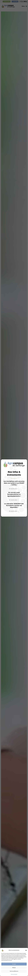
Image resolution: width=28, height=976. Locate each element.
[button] (26, 950)
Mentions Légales (14, 974)
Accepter (14, 964)
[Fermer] (25, 461)
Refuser (14, 967)
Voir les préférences (14, 971)
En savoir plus (13, 488)
